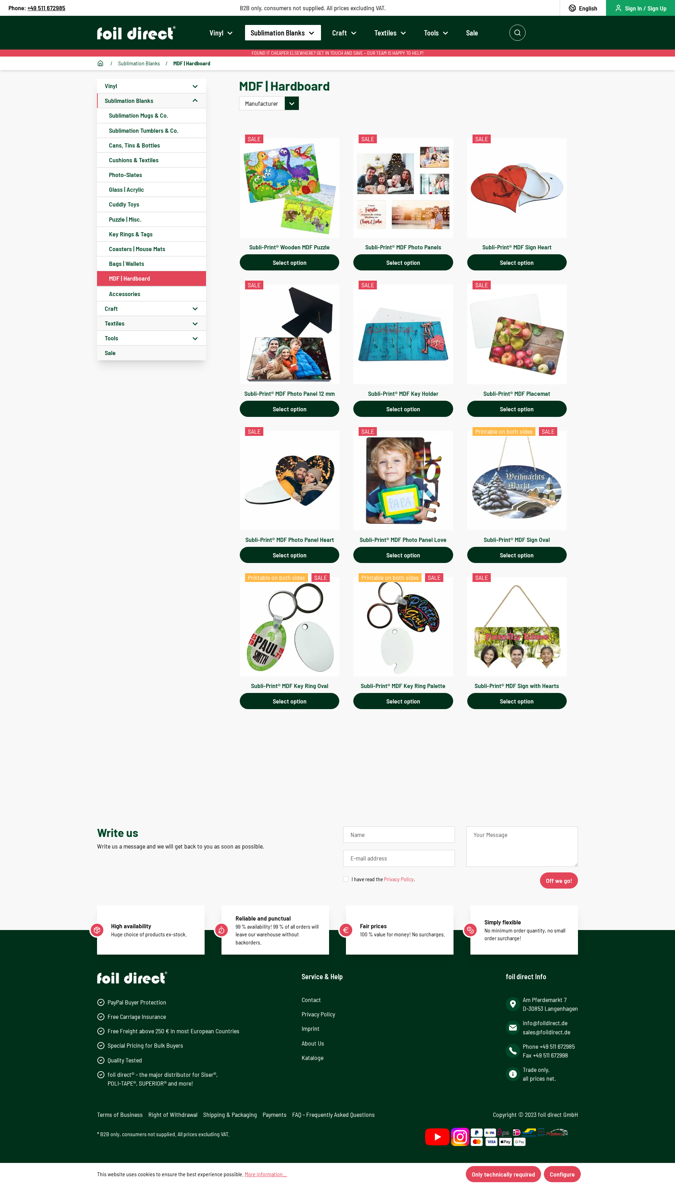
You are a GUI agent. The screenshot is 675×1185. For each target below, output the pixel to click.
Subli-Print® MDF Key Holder (403, 393)
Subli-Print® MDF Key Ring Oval (289, 685)
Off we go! (559, 880)
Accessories (124, 293)
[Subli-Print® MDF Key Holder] (403, 334)
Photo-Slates (125, 174)
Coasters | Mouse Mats (137, 249)
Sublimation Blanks (129, 100)
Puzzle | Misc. (125, 219)
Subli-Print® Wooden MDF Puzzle (289, 247)
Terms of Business (120, 1114)
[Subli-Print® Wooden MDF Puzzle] (289, 188)
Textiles (114, 323)
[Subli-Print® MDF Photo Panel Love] (403, 480)
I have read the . (383, 879)
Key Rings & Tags (131, 234)
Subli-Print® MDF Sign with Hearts (517, 685)
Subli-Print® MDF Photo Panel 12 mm (289, 393)
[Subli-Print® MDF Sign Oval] (517, 480)
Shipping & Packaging (230, 1114)
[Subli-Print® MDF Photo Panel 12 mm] (289, 334)
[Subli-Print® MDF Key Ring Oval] (289, 626)
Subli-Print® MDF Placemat (516, 393)
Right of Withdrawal (173, 1114)
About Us (313, 1043)
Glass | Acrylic (126, 189)
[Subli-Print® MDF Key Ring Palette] (403, 626)
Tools (111, 338)
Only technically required (503, 1174)
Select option (290, 262)
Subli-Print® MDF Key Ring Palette (403, 685)
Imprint (311, 1028)
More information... (266, 1174)
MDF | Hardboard (129, 278)
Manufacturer (261, 103)
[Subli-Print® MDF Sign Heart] (517, 188)
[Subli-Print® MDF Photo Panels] (403, 188)
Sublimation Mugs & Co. (138, 115)
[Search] (517, 33)
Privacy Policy (399, 879)
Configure (562, 1174)
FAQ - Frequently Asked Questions (333, 1114)
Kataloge (312, 1057)
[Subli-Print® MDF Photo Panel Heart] (289, 480)
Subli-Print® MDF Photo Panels (403, 247)
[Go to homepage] (136, 33)
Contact (311, 999)
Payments (275, 1114)
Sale (110, 352)
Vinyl (111, 86)
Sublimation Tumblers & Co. (143, 130)
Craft (111, 308)
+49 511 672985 (46, 8)
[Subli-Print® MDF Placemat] (517, 334)
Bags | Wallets (126, 263)
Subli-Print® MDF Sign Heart (517, 247)
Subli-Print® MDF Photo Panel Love (403, 539)
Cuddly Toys (124, 204)
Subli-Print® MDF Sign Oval (517, 539)
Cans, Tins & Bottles (134, 145)
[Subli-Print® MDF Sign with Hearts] (517, 626)
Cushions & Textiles (134, 160)
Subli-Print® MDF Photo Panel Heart (289, 539)
